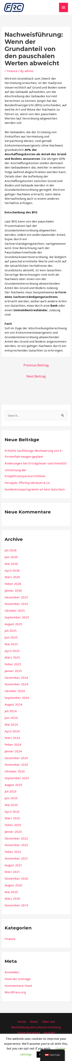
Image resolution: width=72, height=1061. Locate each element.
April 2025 (12, 651)
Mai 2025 (11, 644)
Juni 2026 (11, 557)
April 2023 (12, 812)
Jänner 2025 (13, 671)
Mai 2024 (11, 724)
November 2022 (16, 845)
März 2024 (12, 738)
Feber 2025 (13, 664)
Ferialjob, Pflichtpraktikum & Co (27, 483)
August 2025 (13, 624)
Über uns (48, 1021)
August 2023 (13, 785)
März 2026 (12, 577)
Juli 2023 (11, 791)
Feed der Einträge (17, 979)
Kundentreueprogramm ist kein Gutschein (35, 489)
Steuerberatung (28, 1033)
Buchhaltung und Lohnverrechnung (36, 1027)
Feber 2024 (13, 744)
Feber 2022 (13, 852)
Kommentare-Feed (18, 986)
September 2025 (17, 617)
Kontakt (49, 1033)
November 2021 (16, 858)
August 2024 (13, 704)
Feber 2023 (13, 825)
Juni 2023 (11, 798)
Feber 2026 (13, 584)
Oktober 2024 (15, 691)
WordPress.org (15, 992)
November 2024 (16, 684)
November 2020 (16, 878)
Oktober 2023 (15, 771)
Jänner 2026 (13, 590)
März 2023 (12, 818)
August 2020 (13, 885)
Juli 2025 (11, 631)
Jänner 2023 (13, 832)
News (34, 1021)
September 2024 (17, 698)
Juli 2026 (11, 550)
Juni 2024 (11, 718)
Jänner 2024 (13, 751)
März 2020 (12, 898)
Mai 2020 (11, 892)
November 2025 (16, 604)
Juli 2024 (11, 711)
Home (21, 1021)
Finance (12, 71)
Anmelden (12, 972)
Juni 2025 (11, 637)
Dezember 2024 (16, 678)
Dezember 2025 (16, 597)
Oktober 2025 (15, 610)
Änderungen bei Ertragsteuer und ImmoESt (36, 463)
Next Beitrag (36, 376)
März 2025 (12, 657)
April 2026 (12, 570)
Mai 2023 (11, 805)
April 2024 (12, 731)
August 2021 (13, 865)
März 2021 (12, 872)
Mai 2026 (11, 564)
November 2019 (16, 905)
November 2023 (16, 764)
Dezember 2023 (16, 758)
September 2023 (17, 778)
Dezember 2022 (16, 838)
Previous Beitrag (36, 365)
